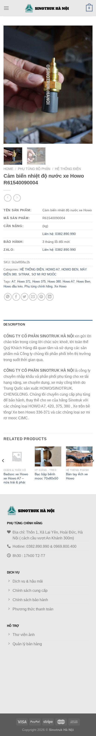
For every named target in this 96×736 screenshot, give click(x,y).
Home (8, 169)
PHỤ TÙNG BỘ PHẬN (34, 169)
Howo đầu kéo (13, 286)
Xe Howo (60, 286)
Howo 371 (24, 281)
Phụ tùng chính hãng (38, 286)
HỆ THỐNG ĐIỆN (68, 169)
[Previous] (11, 85)
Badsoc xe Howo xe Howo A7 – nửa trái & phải (15, 478)
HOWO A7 (53, 269)
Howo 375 (39, 281)
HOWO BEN (70, 269)
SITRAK (24, 274)
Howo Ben (83, 281)
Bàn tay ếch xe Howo (77, 476)
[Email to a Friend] (33, 297)
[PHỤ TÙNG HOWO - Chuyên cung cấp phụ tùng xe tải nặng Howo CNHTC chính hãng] (48, 8)
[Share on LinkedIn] (50, 297)
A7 (13, 281)
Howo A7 (69, 281)
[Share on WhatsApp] (8, 297)
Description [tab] (14, 324)
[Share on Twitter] (24, 297)
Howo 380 (54, 281)
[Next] (85, 85)
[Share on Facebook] (16, 297)
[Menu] (6, 8)
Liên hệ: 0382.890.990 (59, 234)
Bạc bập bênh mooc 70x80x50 (46, 476)
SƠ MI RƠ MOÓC (43, 274)
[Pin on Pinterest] (41, 297)
